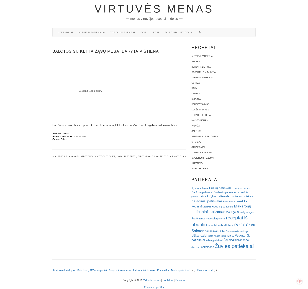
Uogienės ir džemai (202, 157)
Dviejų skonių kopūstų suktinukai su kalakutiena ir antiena (146, 156)
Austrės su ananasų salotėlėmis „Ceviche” (81, 156)
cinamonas (238, 188)
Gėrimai (195, 82)
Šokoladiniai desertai (236, 240)
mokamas (217, 211)
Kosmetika (163, 270)
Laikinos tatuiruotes (144, 270)
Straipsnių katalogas (63, 270)
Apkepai (195, 61)
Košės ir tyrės (200, 109)
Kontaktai (168, 280)
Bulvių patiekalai (220, 188)
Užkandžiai (65, 32)
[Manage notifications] (299, 281)
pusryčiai (221, 218)
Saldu (250, 224)
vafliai (211, 235)
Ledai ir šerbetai (201, 114)
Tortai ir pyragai (122, 32)
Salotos (64, 139)
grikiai (203, 196)
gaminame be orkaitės (236, 192)
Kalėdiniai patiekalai (179, 32)
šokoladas (207, 247)
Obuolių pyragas (245, 212)
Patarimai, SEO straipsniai (92, 270)
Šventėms (196, 247)
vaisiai (217, 235)
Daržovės (219, 192)
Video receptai (79, 136)
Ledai (155, 32)
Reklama (180, 280)
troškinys (244, 231)
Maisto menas (199, 120)
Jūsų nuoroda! (204, 270)
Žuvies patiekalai (234, 245)
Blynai (205, 188)
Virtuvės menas (154, 9)
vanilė (223, 235)
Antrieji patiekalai (91, 32)
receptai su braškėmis (220, 225)
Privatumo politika (154, 287)
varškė (230, 235)
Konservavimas (200, 104)
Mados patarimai (180, 270)
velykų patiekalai (214, 240)
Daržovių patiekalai (202, 192)
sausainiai (211, 231)
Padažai (195, 125)
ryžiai (239, 224)
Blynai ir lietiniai (201, 66)
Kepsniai (196, 98)
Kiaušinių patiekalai (222, 206)
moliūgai (231, 212)
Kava (143, 32)
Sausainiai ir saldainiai (204, 136)
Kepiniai (195, 93)
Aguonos (196, 188)
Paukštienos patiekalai (204, 218)
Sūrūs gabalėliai (232, 231)
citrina (247, 188)
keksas (232, 201)
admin (66, 133)
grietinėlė (195, 196)
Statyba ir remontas (120, 270)
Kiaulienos (206, 206)
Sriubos (196, 141)
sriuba (221, 231)
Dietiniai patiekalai (202, 77)
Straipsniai (198, 146)
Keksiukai (242, 201)
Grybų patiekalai (218, 196)
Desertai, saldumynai (204, 71)
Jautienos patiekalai (242, 196)
